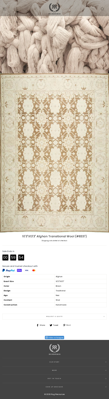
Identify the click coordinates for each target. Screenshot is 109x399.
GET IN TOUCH (54, 378)
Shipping (45, 241)
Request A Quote (54, 316)
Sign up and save (54, 387)
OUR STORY (54, 362)
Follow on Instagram (56, 338)
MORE (54, 370)
